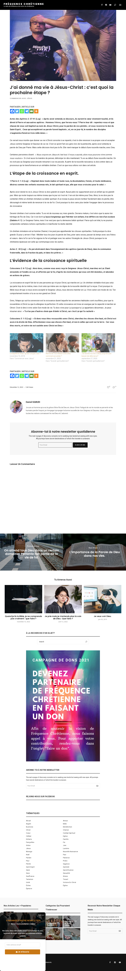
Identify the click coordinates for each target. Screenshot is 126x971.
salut (28, 870)
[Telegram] (26, 111)
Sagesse (66, 864)
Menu (120, 5)
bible (65, 824)
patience (66, 858)
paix (64, 855)
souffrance (30, 876)
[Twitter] (17, 111)
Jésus (28, 848)
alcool (28, 821)
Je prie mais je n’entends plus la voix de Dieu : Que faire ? (63, 617)
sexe (28, 873)
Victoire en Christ (69, 882)
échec (28, 885)
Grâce (28, 845)
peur (27, 861)
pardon (28, 858)
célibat (28, 836)
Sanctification (68, 870)
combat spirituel (69, 833)
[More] (36, 111)
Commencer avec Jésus (21, 98)
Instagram (106, 5)
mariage (29, 851)
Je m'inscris (23, 952)
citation (66, 830)
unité (28, 882)
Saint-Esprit (30, 867)
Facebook (102, 5)
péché (28, 864)
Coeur (28, 833)
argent (28, 824)
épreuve (29, 888)
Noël (27, 855)
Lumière (66, 848)
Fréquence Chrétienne (24, 4)
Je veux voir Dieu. (102, 616)
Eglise (65, 836)
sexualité (66, 873)
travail (65, 879)
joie (64, 845)
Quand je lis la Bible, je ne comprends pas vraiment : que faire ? (23, 617)
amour (65, 821)
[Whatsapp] (22, 111)
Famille (65, 839)
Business (29, 827)
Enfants (29, 839)
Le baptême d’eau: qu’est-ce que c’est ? (25, 354)
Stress (65, 876)
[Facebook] (12, 111)
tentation (29, 879)
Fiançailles (30, 842)
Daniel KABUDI (33, 402)
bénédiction (67, 827)
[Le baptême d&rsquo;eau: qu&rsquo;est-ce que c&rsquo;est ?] (26, 342)
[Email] (31, 111)
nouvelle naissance (70, 851)
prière (65, 861)
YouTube (110, 5)
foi (64, 842)
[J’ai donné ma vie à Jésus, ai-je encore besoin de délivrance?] (98, 342)
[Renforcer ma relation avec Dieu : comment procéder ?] (62, 342)
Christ (28, 830)
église (65, 885)
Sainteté (66, 867)
